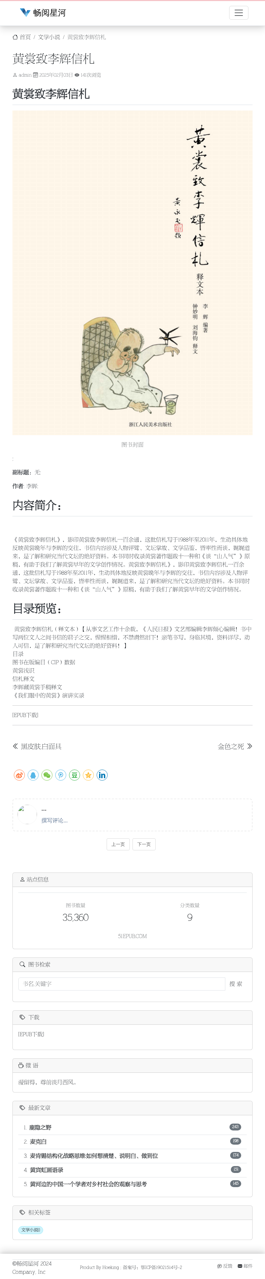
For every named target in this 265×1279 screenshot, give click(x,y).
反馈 (227, 1266)
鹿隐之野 (40, 1128)
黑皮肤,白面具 (41, 747)
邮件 (247, 1266)
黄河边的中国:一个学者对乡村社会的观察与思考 (88, 1184)
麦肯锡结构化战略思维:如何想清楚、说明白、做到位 (94, 1156)
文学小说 (49, 37)
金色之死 (232, 747)
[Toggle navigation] (238, 13)
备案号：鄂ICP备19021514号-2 (152, 1267)
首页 (24, 37)
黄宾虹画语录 (46, 1170)
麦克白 (38, 1142)
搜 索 (235, 984)
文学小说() (30, 1230)
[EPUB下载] (25, 715)
